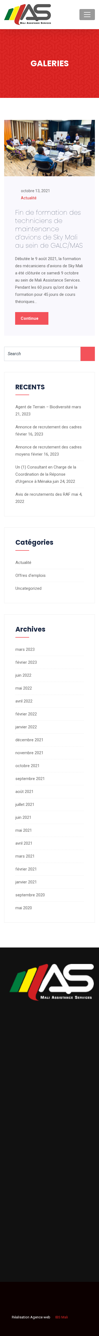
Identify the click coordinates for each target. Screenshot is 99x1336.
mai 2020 (23, 907)
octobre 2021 (27, 765)
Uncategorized (28, 588)
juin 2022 (23, 675)
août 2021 (24, 791)
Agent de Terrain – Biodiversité (43, 406)
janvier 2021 (26, 882)
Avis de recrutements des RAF (42, 494)
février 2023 (26, 662)
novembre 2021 (29, 752)
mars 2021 (25, 856)
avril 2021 (23, 843)
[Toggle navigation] (87, 14)
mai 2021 (23, 830)
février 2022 (26, 714)
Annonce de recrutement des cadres (48, 427)
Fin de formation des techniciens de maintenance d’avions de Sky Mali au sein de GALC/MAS (49, 229)
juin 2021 (23, 817)
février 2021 (26, 869)
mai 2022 (23, 688)
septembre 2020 (30, 894)
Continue (30, 318)
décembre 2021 (29, 739)
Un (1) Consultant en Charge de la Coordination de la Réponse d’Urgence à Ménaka (45, 474)
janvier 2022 (26, 727)
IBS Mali (61, 1317)
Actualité (29, 198)
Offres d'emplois (30, 575)
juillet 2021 (24, 804)
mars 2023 (25, 649)
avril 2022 (23, 701)
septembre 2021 (30, 778)
